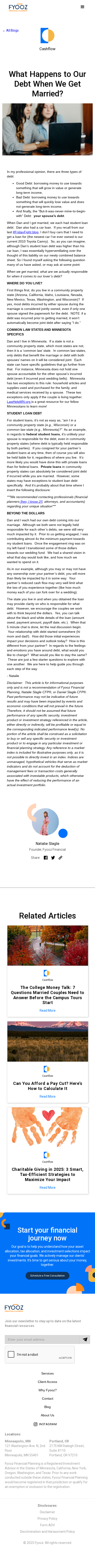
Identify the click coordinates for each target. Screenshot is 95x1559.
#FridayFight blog (26, 232)
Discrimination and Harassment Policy (47, 1531)
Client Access (47, 1382)
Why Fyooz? (48, 1390)
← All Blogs (10, 30)
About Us (47, 1415)
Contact (47, 1398)
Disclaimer (47, 1512)
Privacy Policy (47, 1518)
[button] (82, 7)
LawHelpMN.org (19, 402)
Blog (47, 1407)
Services (47, 1373)
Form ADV (47, 1525)
